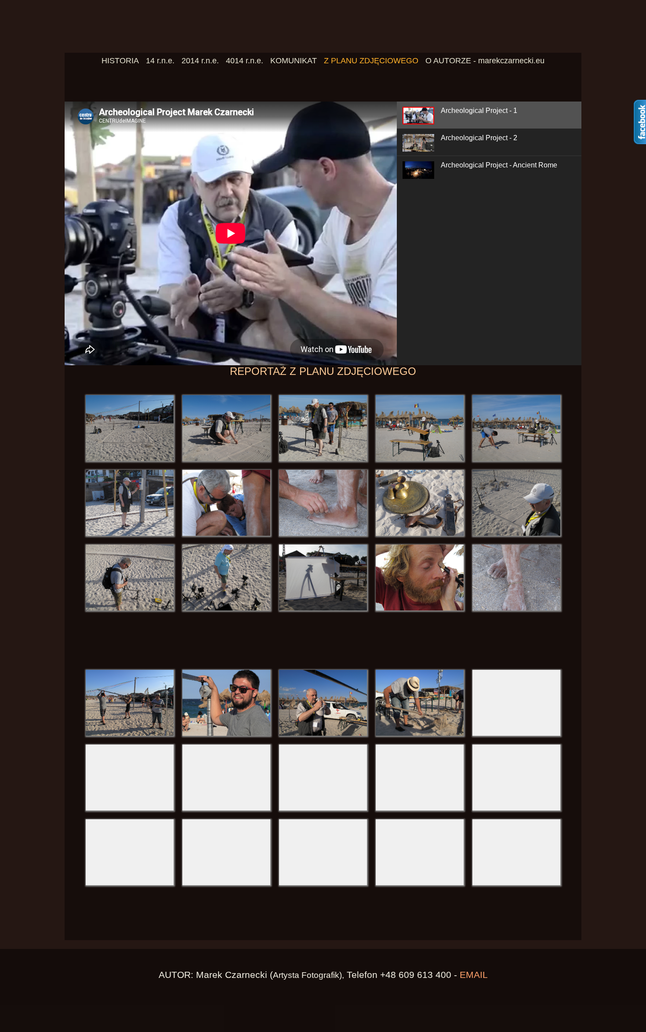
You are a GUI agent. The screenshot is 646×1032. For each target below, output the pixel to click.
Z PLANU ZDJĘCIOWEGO (371, 60)
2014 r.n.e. (200, 60)
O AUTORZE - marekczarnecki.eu (484, 60)
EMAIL (474, 975)
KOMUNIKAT (293, 60)
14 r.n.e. (160, 60)
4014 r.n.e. (244, 60)
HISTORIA (120, 60)
